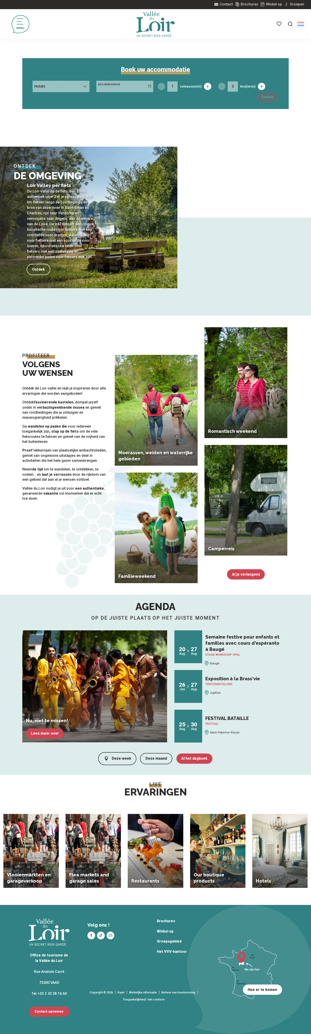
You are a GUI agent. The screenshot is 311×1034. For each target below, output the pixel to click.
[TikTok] (101, 935)
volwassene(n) (191, 86)
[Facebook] (91, 935)
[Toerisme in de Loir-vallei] (155, 24)
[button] (290, 24)
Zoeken (267, 97)
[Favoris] (279, 24)
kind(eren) (248, 86)
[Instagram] (110, 935)
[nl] (300, 24)
